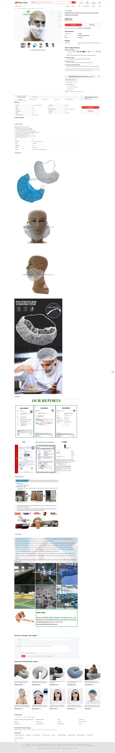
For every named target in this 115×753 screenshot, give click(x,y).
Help (79, 6)
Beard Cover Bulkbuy (19, 738)
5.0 (86, 99)
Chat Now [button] (93, 24)
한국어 (67, 745)
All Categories (18, 6)
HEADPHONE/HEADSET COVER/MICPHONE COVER (24, 719)
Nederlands (60, 745)
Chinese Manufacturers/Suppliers (43, 744)
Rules (100, 6)
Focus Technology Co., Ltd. (49, 748)
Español (33, 745)
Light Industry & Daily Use (22, 8)
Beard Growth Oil (71, 735)
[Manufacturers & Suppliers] (20, 2)
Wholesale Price (59, 744)
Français (41, 745)
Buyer (73, 6)
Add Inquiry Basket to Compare (38, 50)
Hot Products (28, 744)
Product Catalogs (31, 717)
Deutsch (55, 745)
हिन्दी (73, 745)
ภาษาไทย (77, 745)
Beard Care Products (81, 735)
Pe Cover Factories (46, 735)
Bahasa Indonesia (91, 745)
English (29, 745)
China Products (34, 744)
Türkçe (81, 745)
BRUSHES (16, 721)
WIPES (80, 723)
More (15, 740)
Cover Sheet (28, 735)
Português (37, 745)
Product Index (78, 744)
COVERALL (60, 721)
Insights (87, 744)
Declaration (70, 748)
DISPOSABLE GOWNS (40, 719)
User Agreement (64, 748)
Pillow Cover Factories (19, 735)
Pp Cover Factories (36, 735)
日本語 (71, 745)
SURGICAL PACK (39, 721)
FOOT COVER (81, 719)
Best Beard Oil (90, 735)
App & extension (86, 6)
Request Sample (87, 28)
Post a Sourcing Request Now (47, 656)
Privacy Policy (75, 748)
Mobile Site (83, 744)
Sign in (99, 3)
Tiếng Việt (85, 745)
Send (23, 656)
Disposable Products (30, 8)
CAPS (59, 719)
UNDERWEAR (16, 723)
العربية (64, 745)
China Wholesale (52, 744)
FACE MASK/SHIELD (40, 723)
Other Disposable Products (39, 8)
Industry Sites (65, 744)
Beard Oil (53, 735)
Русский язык (47, 745)
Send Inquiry (73, 24)
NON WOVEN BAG (61, 723)
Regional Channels (72, 744)
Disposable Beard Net (62, 735)
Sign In (66, 91)
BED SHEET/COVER (82, 721)
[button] (75, 99)
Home (15, 8)
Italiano (51, 745)
